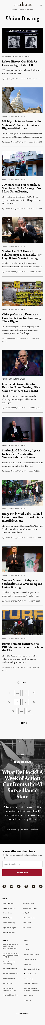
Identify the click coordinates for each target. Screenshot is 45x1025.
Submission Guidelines (32, 969)
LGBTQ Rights (7, 918)
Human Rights (7, 913)
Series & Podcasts (8, 932)
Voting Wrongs (7, 983)
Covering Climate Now (10, 995)
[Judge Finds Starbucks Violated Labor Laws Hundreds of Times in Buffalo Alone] (22, 493)
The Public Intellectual (10, 973)
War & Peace (26, 928)
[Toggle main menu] (42, 4)
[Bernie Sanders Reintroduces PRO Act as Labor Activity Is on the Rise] (22, 622)
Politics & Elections (28, 918)
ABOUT (14, 10)
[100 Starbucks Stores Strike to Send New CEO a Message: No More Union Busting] (22, 163)
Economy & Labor (21, 56)
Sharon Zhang (10, 142)
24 (30, 711)
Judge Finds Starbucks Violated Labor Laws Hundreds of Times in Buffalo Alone (22, 517)
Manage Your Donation (31, 954)
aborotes (23, 338)
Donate (26, 949)
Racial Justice (27, 923)
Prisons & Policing (8, 923)
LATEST (21, 10)
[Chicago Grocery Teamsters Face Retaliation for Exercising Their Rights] (22, 293)
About (26, 944)
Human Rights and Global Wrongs (8, 963)
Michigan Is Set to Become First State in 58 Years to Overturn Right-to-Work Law (22, 125)
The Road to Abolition (9, 969)
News (4, 116)
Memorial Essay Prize (31, 984)
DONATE (30, 10)
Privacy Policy (28, 979)
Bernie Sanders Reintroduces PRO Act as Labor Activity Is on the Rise (22, 647)
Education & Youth (8, 908)
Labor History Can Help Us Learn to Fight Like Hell (19, 63)
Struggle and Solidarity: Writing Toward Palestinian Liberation (10, 946)
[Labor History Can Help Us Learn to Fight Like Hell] (22, 40)
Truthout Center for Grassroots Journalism (31, 989)
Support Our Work (30, 959)
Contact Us (27, 1000)
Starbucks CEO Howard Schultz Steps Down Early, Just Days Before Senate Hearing (22, 254)
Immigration (26, 913)
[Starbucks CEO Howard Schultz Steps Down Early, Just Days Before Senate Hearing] (22, 230)
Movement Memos (8, 978)
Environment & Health (29, 908)
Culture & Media (7, 903)
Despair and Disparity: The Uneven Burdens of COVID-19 (10, 955)
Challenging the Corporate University (9, 989)
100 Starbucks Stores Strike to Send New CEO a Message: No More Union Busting (21, 188)
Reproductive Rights (9, 928)
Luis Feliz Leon (10, 338)
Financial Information (31, 974)
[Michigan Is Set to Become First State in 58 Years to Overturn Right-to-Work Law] (22, 100)
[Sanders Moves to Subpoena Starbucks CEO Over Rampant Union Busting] (22, 559)
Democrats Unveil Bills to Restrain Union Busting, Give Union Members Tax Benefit (21, 387)
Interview (6, 56)
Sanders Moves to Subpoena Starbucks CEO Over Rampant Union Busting (22, 584)
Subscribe (27, 964)
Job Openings (29, 995)
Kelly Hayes (9, 78)
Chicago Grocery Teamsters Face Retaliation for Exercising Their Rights (21, 318)
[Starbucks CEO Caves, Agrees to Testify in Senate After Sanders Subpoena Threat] (22, 429)
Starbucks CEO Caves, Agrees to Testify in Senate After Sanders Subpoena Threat (21, 454)
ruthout (19, 79)
